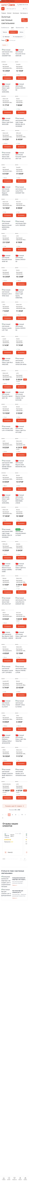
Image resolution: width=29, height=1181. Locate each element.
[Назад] (6, 814)
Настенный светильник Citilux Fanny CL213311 (7, 718)
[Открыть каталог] (3, 8)
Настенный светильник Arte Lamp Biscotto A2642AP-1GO (20, 615)
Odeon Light (5, 98)
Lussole (4, 338)
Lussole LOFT (6, 681)
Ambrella (18, 544)
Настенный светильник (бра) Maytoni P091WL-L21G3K (21, 684)
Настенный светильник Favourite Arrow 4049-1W (7, 273)
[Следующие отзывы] (24, 859)
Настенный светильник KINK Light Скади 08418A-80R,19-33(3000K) (7, 478)
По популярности (17, 36)
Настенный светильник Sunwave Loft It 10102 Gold (7, 307)
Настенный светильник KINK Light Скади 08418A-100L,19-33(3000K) (7, 547)
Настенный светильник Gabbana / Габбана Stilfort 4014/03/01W (8, 752)
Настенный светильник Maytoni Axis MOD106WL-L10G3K (19, 512)
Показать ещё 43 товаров (13, 806)
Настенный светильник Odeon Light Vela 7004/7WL (21, 752)
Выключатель (20, 27)
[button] (7, 45)
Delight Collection (7, 784)
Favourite (18, 64)
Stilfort (4, 749)
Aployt (4, 167)
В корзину (8, 78)
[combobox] (16, 9)
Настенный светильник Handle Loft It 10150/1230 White (21, 376)
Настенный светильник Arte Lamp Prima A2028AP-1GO (20, 204)
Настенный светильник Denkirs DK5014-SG (20, 341)
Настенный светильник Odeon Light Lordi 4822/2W (21, 649)
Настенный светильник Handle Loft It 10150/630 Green (20, 787)
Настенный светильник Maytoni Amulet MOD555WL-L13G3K (7, 238)
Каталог (9, 13)
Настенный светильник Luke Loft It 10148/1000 (7, 444)
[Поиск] (26, 8)
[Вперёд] (25, 814)
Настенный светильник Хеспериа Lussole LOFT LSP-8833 (7, 684)
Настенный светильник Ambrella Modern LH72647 (20, 547)
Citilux (4, 715)
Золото (4, 45)
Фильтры (7, 36)
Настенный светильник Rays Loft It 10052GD (20, 238)
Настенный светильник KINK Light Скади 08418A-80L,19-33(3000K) (20, 136)
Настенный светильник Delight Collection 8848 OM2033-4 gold (7, 787)
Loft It (17, 235)
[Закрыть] (27, 1)
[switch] (7, 40)
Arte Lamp (5, 64)
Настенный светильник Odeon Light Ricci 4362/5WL (8, 376)
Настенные (16, 13)
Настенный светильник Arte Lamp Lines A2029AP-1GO (7, 67)
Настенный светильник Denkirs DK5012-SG (20, 273)
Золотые (12, 32)
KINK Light (18, 133)
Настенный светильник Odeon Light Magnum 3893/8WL (8, 204)
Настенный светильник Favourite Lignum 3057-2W (20, 170)
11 (22, 814)
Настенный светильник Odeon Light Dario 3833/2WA (8, 136)
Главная (3, 13)
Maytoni (4, 235)
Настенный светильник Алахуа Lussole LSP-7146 (7, 341)
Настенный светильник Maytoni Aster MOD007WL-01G (20, 478)
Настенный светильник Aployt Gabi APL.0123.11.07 (8, 615)
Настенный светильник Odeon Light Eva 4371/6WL (21, 581)
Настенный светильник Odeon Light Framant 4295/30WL (8, 512)
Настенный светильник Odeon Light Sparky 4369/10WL (21, 307)
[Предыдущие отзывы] (21, 859)
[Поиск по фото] (23, 8)
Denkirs (18, 98)
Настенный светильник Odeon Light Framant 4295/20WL (8, 101)
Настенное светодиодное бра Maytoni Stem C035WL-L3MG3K (8, 649)
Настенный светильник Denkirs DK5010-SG (20, 101)
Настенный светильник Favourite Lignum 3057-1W (7, 409)
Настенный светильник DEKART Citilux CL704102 (20, 718)
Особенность (5, 27)
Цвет (12, 27)
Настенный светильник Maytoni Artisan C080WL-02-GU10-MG (21, 409)
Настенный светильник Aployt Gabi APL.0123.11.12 (8, 170)
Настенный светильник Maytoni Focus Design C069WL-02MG (7, 581)
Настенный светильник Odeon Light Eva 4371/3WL (21, 444)
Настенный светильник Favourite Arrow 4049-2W (20, 67)
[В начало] (2, 814)
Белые (21, 32)
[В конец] (2, 817)
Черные (5, 32)
